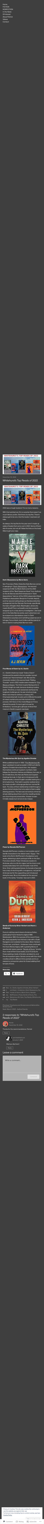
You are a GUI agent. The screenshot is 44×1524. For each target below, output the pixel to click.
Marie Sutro (25, 992)
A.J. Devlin (13, 988)
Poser (33, 854)
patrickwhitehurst (19, 1037)
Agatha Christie (22, 988)
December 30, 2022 (15, 1025)
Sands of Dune (29, 949)
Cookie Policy (7, 1515)
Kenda (11, 1023)
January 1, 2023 (18, 1040)
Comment (33, 1077)
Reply (6, 1033)
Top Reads (28, 997)
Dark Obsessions (20, 586)
